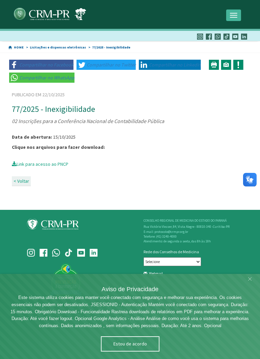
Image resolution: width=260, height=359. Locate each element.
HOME (19, 47)
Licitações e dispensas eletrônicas (58, 47)
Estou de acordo (130, 344)
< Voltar (21, 181)
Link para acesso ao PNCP (42, 164)
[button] (41, 65)
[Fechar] (249, 279)
